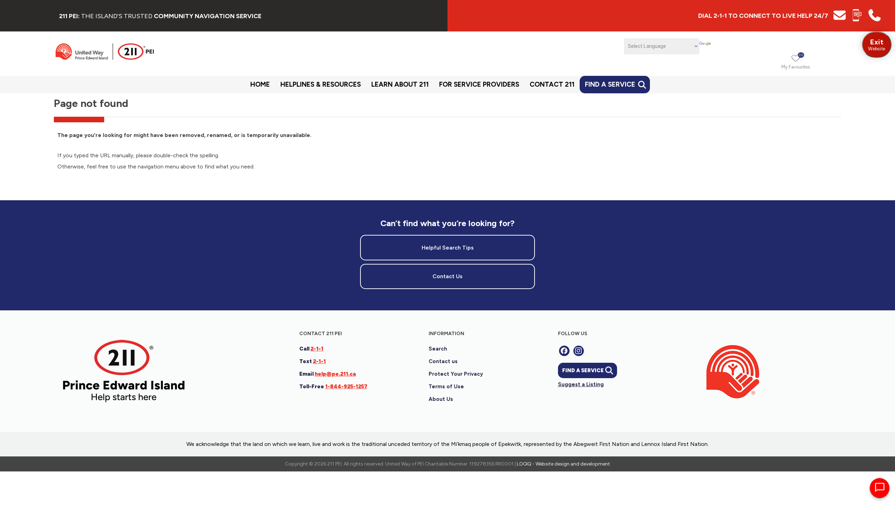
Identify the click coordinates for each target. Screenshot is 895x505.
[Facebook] (564, 351)
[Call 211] (874, 19)
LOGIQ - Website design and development (563, 464)
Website (876, 44)
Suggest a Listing (581, 384)
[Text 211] (857, 19)
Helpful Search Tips (448, 247)
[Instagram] (578, 351)
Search (438, 349)
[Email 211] (839, 19)
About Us (441, 399)
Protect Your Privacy (456, 374)
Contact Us (447, 276)
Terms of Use (446, 386)
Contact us (443, 361)
